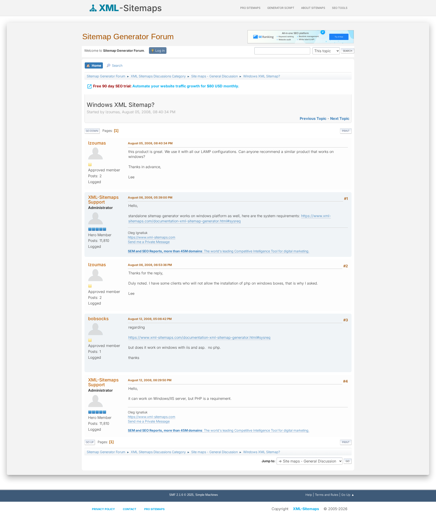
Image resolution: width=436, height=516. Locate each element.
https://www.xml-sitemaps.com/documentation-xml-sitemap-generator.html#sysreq (199, 337)
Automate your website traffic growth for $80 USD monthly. (163, 86)
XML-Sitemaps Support (103, 199)
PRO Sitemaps (250, 8)
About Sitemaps (313, 8)
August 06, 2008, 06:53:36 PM (150, 265)
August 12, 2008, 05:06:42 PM (150, 319)
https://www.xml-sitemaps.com (151, 237)
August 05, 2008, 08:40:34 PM (150, 143)
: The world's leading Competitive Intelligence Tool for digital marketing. (218, 251)
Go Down (92, 131)
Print (345, 131)
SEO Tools (339, 8)
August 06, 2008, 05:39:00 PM (150, 197)
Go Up (90, 442)
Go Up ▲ (347, 494)
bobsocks (98, 318)
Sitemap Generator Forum (128, 36)
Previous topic (313, 118)
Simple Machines (206, 494)
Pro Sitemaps (154, 509)
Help (308, 494)
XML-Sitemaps (306, 508)
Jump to (268, 461)
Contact (129, 509)
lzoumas (97, 143)
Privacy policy (103, 509)
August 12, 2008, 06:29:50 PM (149, 380)
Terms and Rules (326, 494)
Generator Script (280, 8)
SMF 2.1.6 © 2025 (181, 494)
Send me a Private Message (149, 242)
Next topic (339, 118)
